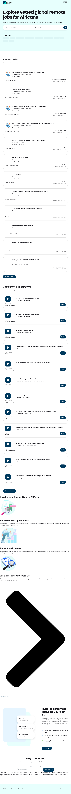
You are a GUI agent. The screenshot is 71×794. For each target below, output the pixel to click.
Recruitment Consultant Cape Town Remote (30, 443)
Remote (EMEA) (17, 262)
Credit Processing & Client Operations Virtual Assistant (29, 106)
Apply (62, 304)
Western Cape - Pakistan (23, 397)
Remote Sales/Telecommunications (27, 395)
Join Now (46, 748)
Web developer (48, 38)
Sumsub (64, 233)
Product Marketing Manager (21, 89)
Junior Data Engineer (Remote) (26, 379)
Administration (29, 38)
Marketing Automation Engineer (22, 225)
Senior (5, 41)
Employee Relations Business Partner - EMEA (26, 260)
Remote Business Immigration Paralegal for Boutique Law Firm (36, 411)
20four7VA (63, 79)
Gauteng (19, 478)
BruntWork (63, 216)
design (12, 38)
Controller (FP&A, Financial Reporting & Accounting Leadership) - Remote (39, 346)
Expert (56, 38)
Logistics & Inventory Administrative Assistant (27, 208)
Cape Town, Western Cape (24, 332)
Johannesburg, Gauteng (23, 300)
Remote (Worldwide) (18, 74)
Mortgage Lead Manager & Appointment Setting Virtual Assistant (33, 123)
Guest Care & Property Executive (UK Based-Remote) (33, 363)
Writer (62, 38)
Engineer (6, 38)
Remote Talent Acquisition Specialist (27, 298)
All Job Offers (9, 276)
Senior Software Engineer (20, 157)
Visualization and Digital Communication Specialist (29, 140)
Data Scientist (16, 174)
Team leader (39, 38)
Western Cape (20, 445)
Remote (15, 142)
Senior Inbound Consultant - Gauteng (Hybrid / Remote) (34, 476)
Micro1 (63, 165)
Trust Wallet (63, 96)
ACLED (63, 148)
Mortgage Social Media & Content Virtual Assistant (28, 72)
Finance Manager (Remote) (24, 330)
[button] (16, 2)
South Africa (20, 349)
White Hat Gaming (61, 250)
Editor (11, 41)
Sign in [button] (65, 2)
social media (20, 38)
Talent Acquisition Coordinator (22, 243)
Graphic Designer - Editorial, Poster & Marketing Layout (30, 191)
